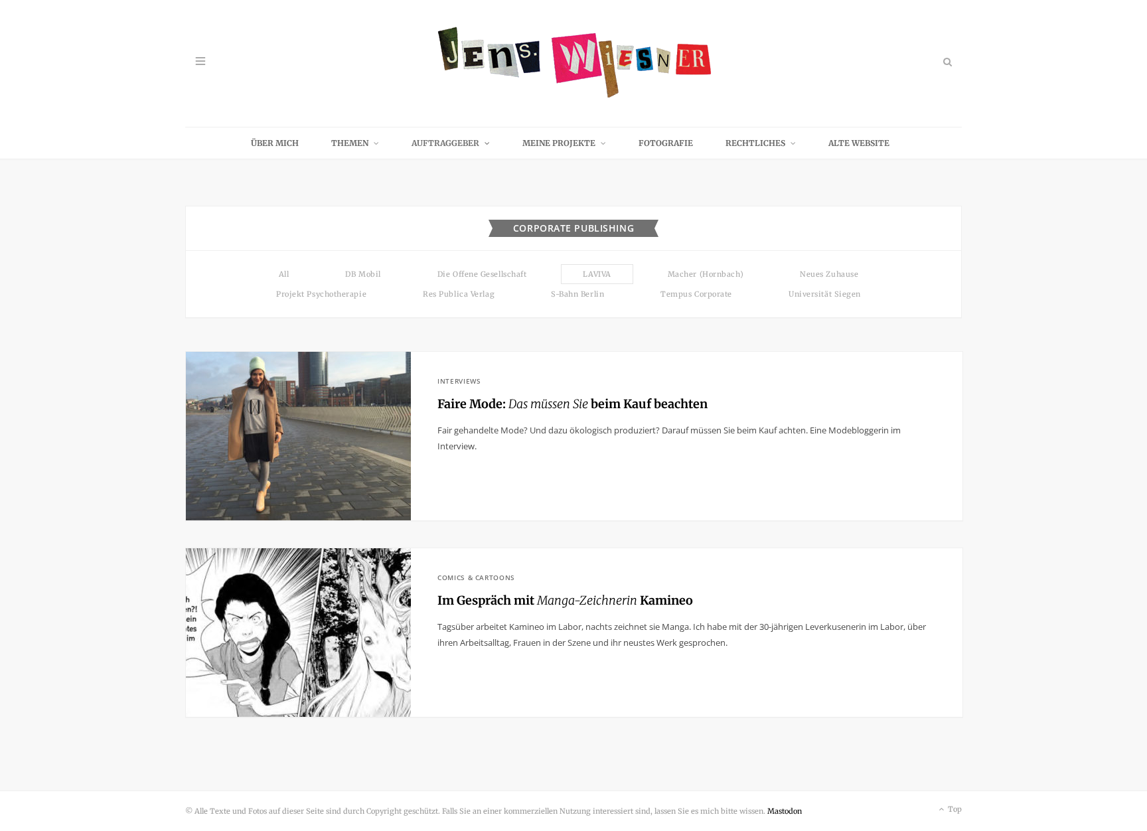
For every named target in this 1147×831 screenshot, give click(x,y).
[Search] (946, 61)
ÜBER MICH (275, 143)
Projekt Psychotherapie (321, 294)
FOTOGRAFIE (666, 143)
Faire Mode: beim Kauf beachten (572, 404)
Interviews (459, 381)
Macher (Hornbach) (705, 274)
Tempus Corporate (696, 294)
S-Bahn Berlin (577, 294)
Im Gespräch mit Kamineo (565, 600)
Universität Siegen (825, 294)
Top (954, 809)
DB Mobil (362, 274)
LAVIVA (597, 274)
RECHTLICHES (755, 143)
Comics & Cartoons (476, 577)
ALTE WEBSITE (858, 143)
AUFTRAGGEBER (445, 143)
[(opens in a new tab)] (298, 436)
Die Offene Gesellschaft (482, 274)
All (284, 274)
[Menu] (200, 61)
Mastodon (784, 811)
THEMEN (349, 143)
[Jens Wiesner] (574, 63)
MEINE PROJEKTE (558, 143)
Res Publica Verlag (459, 294)
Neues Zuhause (829, 274)
